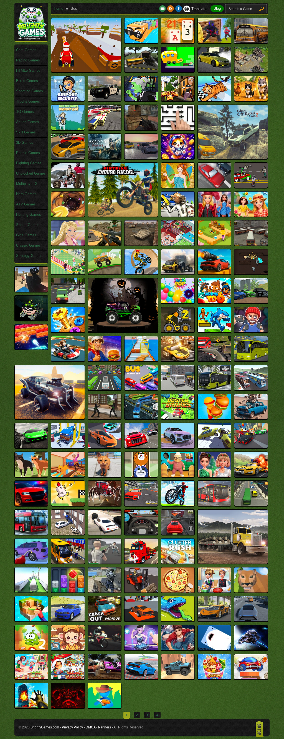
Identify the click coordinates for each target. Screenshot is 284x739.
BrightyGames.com (45, 727)
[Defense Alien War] (251, 649)
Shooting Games (29, 91)
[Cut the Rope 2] (31, 649)
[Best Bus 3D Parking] (251, 244)
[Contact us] (163, 8)
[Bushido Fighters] (104, 418)
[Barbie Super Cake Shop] (68, 244)
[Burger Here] (104, 360)
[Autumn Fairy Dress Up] (177, 186)
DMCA (90, 727)
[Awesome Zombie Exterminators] (251, 186)
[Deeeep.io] (214, 649)
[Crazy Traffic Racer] (214, 620)
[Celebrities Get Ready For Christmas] (214, 475)
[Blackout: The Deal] (251, 273)
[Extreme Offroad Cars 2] (233, 157)
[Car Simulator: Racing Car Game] (141, 447)
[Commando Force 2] (104, 591)
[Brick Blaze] (31, 348)
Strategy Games (29, 256)
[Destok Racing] (251, 678)
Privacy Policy (72, 727)
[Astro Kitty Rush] (177, 157)
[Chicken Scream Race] (68, 504)
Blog (217, 8)
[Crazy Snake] (177, 620)
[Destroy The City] (31, 707)
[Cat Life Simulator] (31, 475)
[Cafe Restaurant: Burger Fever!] (214, 418)
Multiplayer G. (27, 184)
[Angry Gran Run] (177, 100)
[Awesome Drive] (214, 186)
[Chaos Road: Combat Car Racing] (251, 475)
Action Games (27, 122)
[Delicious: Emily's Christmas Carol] (68, 678)
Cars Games (26, 50)
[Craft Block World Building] (31, 620)
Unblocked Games (31, 173)
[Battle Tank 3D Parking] (141, 244)
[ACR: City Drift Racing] (214, 71)
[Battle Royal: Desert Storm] (104, 244)
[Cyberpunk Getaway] (104, 649)
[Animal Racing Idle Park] (214, 100)
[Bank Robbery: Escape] (177, 215)
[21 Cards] (177, 42)
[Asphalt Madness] (68, 157)
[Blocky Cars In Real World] (68, 302)
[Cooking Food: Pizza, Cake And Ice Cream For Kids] (177, 591)
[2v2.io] (214, 42)
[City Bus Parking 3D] (31, 533)
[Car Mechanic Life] (68, 447)
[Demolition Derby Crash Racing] (104, 678)
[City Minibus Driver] (68, 562)
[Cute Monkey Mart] (68, 649)
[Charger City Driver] (31, 504)
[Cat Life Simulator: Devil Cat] (68, 475)
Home (58, 8)
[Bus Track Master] (251, 389)
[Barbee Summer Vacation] (251, 215)
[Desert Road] (177, 678)
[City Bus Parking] (251, 504)
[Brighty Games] (31, 39)
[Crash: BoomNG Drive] (68, 620)
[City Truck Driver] (141, 562)
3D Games (24, 142)
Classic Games (28, 245)
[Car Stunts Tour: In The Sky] (177, 447)
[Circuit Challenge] (141, 504)
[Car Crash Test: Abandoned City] (251, 418)
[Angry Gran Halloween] (141, 100)
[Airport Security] (68, 100)
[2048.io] (141, 42)
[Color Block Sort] (68, 591)
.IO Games (25, 112)
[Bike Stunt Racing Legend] (141, 273)
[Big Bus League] (104, 273)
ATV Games (26, 204)
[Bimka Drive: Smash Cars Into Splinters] (177, 273)
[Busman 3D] (141, 418)
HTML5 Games (28, 70)
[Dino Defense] (104, 707)
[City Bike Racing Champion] (177, 504)
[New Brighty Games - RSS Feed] (171, 8)
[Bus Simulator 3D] (177, 389)
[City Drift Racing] (141, 533)
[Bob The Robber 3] (31, 319)
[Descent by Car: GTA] (141, 678)
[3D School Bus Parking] (141, 71)
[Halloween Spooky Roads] (123, 331)
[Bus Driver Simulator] (251, 360)
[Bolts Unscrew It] (68, 331)
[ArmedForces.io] (141, 129)
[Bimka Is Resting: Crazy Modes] (214, 273)
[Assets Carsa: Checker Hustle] (141, 157)
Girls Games (26, 235)
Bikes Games (27, 81)
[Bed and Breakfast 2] (177, 244)
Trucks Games (28, 101)
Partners (104, 727)
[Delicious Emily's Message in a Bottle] (31, 678)
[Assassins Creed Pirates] (104, 157)
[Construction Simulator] (141, 591)
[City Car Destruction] (68, 533)
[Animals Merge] (251, 100)
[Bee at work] (214, 244)
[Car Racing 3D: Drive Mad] (104, 447)
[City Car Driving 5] (104, 533)
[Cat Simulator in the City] (104, 475)
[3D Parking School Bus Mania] (251, 42)
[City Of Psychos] (104, 562)
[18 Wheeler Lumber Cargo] (233, 562)
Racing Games (28, 60)
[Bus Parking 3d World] (104, 389)
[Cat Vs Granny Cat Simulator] (177, 475)
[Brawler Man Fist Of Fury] (251, 331)
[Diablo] (68, 707)
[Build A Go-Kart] (68, 360)
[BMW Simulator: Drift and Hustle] (251, 302)
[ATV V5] (68, 186)
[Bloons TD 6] (214, 302)
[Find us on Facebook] (178, 8)
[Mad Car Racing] (50, 418)
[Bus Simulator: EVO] (214, 389)
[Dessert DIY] (214, 678)
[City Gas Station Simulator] (31, 562)
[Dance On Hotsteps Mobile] (141, 649)
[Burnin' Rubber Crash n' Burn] (177, 360)
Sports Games (27, 225)
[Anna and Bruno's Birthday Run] (68, 129)
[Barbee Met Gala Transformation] (214, 215)
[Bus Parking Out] (141, 389)
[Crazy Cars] (141, 620)
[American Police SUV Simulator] (104, 100)
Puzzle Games (28, 153)
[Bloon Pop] (177, 302)
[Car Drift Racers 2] (31, 447)
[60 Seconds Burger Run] (177, 71)
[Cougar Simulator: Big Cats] (251, 591)
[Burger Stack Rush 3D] (141, 360)
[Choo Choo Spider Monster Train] (104, 504)
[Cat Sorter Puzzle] (141, 475)
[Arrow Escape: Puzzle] (177, 129)
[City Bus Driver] (214, 504)
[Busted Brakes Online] (177, 418)
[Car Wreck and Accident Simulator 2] (214, 447)
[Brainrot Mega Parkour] (214, 331)
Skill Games (26, 132)
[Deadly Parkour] (177, 649)
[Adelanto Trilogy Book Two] (251, 71)
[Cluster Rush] (177, 562)
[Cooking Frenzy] (214, 591)
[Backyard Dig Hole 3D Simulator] (68, 215)
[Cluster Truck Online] (31, 591)
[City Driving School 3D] (177, 533)
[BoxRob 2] (177, 331)
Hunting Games (28, 214)
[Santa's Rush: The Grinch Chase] (86, 71)
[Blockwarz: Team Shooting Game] (31, 290)
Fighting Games (29, 163)
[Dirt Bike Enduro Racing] (123, 215)
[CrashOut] (104, 620)
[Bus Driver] (214, 360)
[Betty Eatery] (68, 273)
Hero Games (26, 194)
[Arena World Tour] (104, 129)
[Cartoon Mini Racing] (251, 447)
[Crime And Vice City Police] (251, 620)
